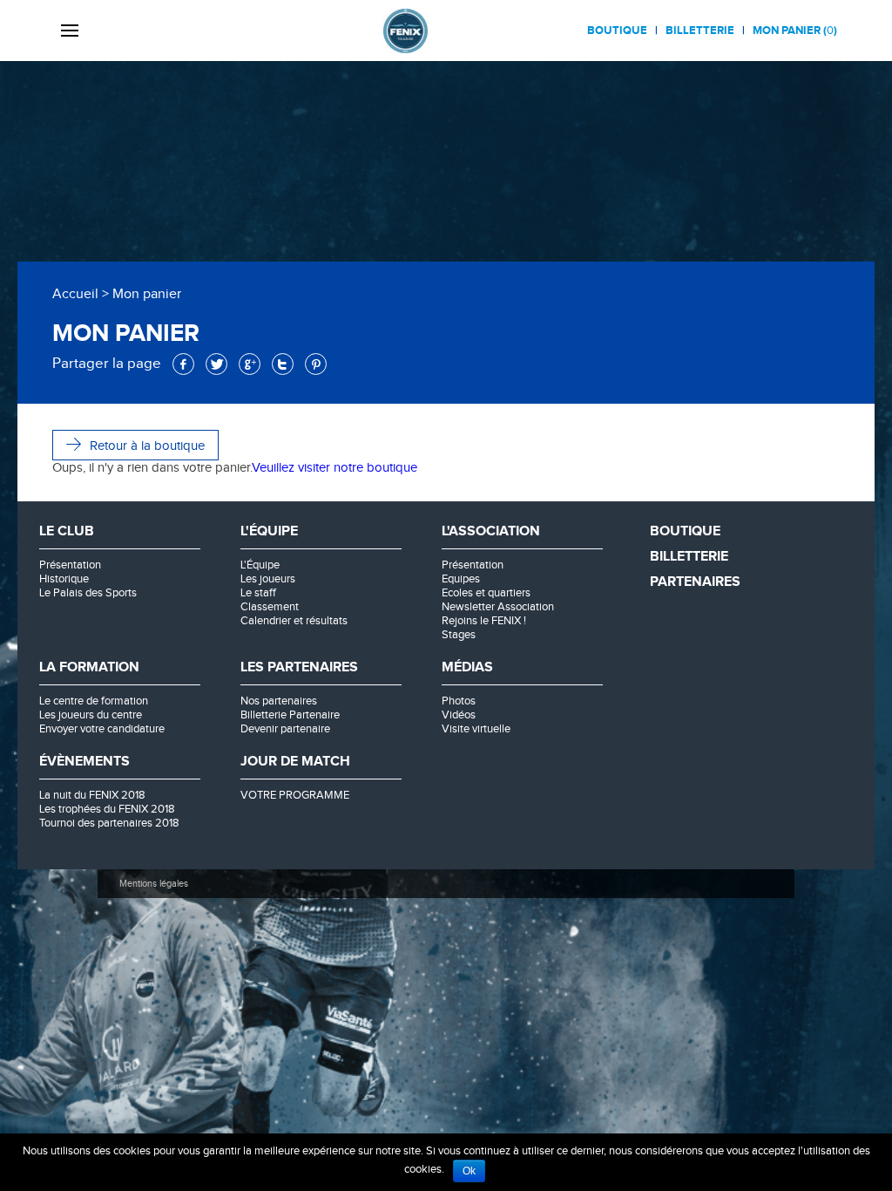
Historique (64, 579)
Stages (459, 635)
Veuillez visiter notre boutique (334, 467)
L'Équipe (260, 565)
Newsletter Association (498, 607)
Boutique (617, 30)
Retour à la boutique (147, 446)
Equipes (461, 579)
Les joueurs (267, 579)
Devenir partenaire (285, 729)
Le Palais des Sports (88, 593)
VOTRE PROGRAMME (294, 795)
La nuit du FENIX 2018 (92, 795)
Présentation (70, 565)
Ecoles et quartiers (486, 593)
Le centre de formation (93, 701)
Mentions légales (153, 883)
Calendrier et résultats (294, 621)
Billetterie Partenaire (290, 715)
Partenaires (695, 582)
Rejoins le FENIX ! (484, 621)
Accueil (75, 294)
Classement (269, 607)
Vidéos (459, 715)
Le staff (258, 593)
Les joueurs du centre (90, 715)
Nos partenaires (278, 701)
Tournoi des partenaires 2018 (109, 823)
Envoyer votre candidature (102, 729)
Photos (459, 701)
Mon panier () (795, 30)
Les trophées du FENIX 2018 (107, 809)
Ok (469, 1171)
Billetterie (700, 30)
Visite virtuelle (476, 729)
